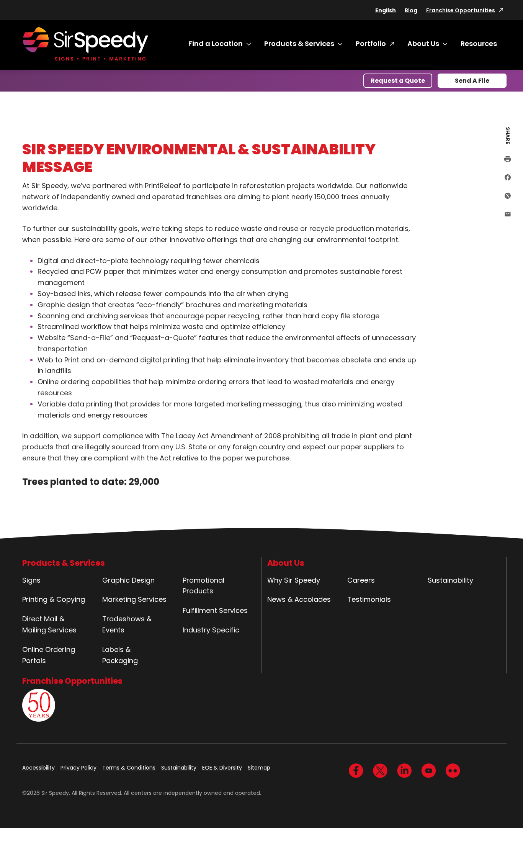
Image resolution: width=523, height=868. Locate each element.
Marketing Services (134, 599)
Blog (411, 10)
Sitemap (259, 767)
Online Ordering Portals (48, 655)
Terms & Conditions (128, 767)
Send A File (472, 80)
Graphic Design (128, 580)
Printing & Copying (53, 599)
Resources (479, 43)
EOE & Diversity (222, 767)
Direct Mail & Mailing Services (49, 624)
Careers (361, 580)
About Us (423, 43)
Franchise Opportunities (460, 10)
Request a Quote (398, 80)
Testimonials (369, 599)
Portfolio (371, 43)
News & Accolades (299, 599)
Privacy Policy (78, 767)
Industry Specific (211, 630)
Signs (31, 580)
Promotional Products (203, 585)
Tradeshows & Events (127, 624)
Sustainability (450, 580)
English (385, 10)
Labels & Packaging (120, 655)
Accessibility (38, 767)
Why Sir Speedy (293, 580)
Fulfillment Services (215, 610)
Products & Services (299, 43)
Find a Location (215, 43)
